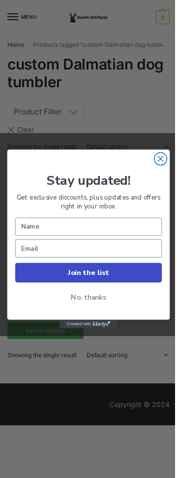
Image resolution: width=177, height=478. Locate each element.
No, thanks (88, 297)
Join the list (88, 272)
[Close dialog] (160, 158)
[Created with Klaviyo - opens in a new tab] (88, 324)
